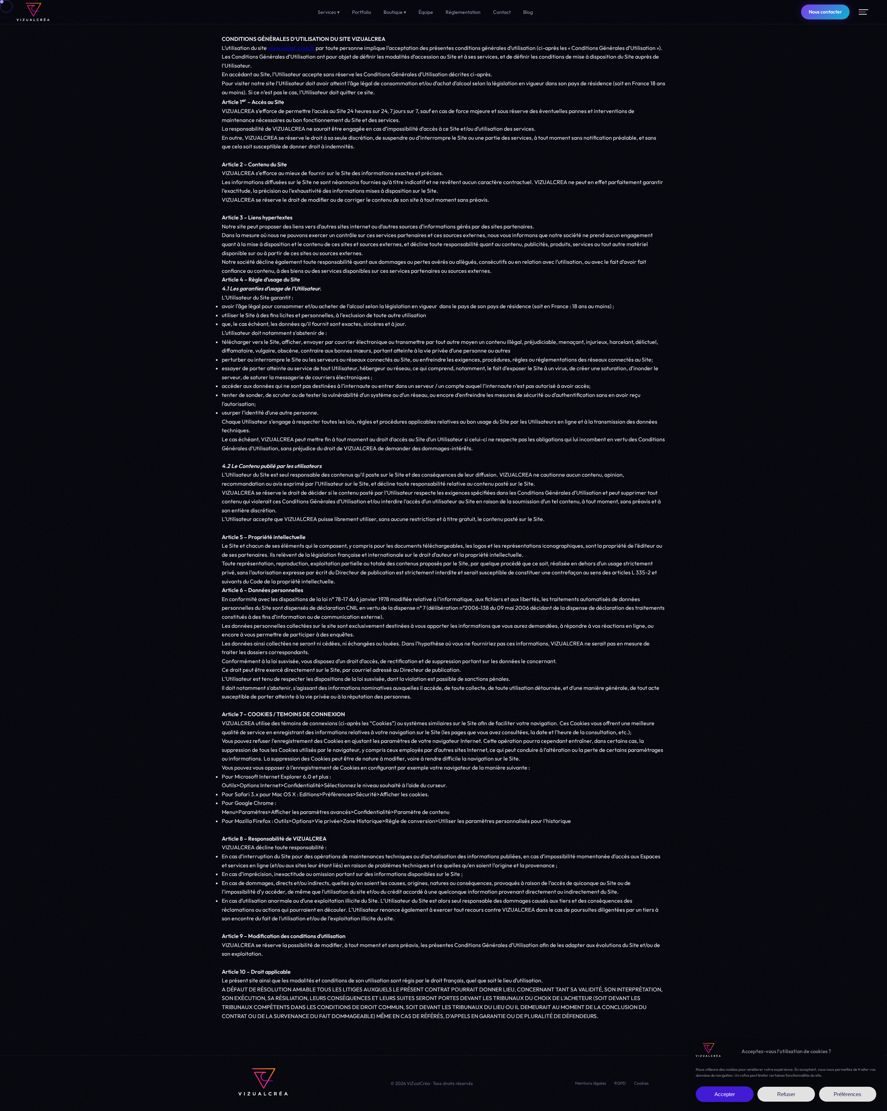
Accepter (724, 1094)
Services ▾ (329, 12)
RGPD (620, 1083)
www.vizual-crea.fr (291, 47)
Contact (502, 12)
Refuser (786, 1094)
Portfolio (361, 12)
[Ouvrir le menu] (863, 12)
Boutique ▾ (395, 12)
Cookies (641, 1083)
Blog (528, 12)
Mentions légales (590, 1083)
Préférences (847, 1094)
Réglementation (463, 12)
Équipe (426, 12)
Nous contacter (825, 12)
